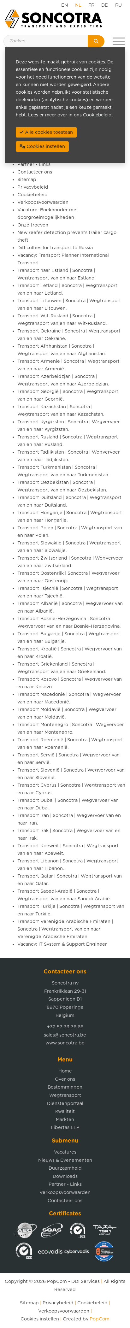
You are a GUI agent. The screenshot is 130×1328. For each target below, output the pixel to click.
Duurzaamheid (65, 1168)
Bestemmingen (65, 1087)
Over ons (65, 1079)
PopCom (57, 1281)
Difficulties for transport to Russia (55, 247)
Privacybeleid (32, 187)
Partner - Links (33, 164)
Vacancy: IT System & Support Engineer (62, 944)
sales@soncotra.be (65, 1035)
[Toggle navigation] (118, 41)
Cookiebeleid (32, 194)
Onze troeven (32, 225)
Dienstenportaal (65, 1103)
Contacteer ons (34, 172)
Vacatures (65, 1152)
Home (65, 1071)
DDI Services (85, 1281)
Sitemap (26, 179)
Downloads (65, 1176)
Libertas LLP (65, 1127)
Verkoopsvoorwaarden (42, 202)
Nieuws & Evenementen (65, 1160)
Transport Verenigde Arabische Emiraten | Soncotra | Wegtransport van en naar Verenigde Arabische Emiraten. (65, 929)
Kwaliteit (65, 1111)
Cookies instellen (40, 1319)
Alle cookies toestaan (48, 132)
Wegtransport (65, 1095)
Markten (65, 1119)
